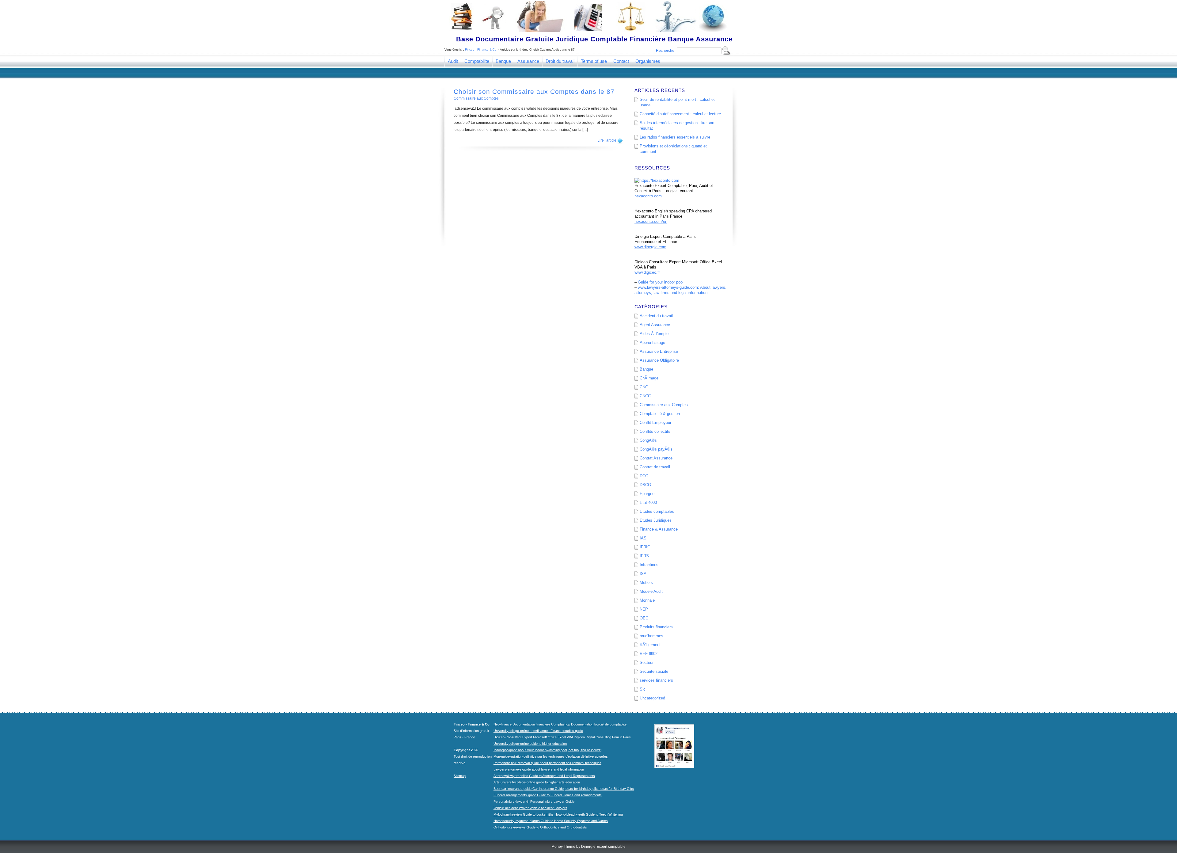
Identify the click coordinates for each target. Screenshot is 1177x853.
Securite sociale (654, 671)
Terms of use (594, 61)
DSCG (645, 484)
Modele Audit (651, 591)
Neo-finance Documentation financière (521, 724)
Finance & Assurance (659, 529)
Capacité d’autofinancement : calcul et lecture (680, 114)
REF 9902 (648, 653)
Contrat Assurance (656, 458)
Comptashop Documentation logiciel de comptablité (589, 724)
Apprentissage (652, 342)
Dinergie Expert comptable (603, 846)
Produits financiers (656, 627)
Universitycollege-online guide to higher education (530, 743)
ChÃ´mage (649, 378)
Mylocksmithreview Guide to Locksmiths (523, 814)
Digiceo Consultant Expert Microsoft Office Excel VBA (533, 737)
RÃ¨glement (650, 644)
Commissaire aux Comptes (476, 98)
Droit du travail (560, 61)
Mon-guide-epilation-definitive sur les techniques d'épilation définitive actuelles (550, 756)
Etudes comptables (657, 511)
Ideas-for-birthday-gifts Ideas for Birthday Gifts (599, 788)
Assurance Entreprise (659, 351)
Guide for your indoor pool (661, 282)
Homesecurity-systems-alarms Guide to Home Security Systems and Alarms (550, 821)
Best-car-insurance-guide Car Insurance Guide (528, 788)
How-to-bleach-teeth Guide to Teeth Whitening (588, 814)
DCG (644, 476)
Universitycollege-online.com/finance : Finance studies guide (538, 731)
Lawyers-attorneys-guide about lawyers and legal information (538, 769)
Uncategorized (652, 698)
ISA (643, 573)
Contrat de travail (655, 467)
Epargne (647, 493)
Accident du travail (656, 316)
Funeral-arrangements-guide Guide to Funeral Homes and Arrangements (547, 795)
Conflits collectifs (655, 431)
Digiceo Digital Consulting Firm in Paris (602, 737)
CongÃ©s (648, 440)
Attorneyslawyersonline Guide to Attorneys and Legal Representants (544, 776)
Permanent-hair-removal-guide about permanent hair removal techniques (547, 763)
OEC (644, 618)
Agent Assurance (655, 324)
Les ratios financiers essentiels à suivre (675, 137)
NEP (644, 609)
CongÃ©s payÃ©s (656, 449)
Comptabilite (476, 61)
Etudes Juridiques (656, 520)
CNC (644, 387)
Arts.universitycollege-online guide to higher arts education (536, 782)
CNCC (645, 396)
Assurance (528, 61)
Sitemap (460, 776)
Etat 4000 (648, 502)
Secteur (646, 662)
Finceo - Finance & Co (481, 49)
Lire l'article (606, 140)
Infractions (649, 564)
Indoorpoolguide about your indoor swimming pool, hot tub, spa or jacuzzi (547, 750)
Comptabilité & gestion (660, 413)
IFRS (644, 556)
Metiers (646, 582)
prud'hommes (651, 636)
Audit (453, 61)
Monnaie (647, 600)
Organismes (647, 61)
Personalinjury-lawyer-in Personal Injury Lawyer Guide (533, 801)
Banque (503, 61)
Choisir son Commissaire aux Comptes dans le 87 (534, 91)
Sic (643, 689)
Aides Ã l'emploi (654, 333)
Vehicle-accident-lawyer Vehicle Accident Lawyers (530, 808)
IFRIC (645, 547)
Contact (621, 61)
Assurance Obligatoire (659, 360)
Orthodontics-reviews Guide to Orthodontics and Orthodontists (540, 827)
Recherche (665, 50)
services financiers (656, 680)
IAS (643, 538)
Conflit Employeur (655, 422)
